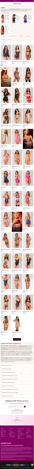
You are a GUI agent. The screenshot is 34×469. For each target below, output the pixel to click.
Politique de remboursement (4, 468)
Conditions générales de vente (29, 468)
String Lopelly (3, 332)
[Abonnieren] (24, 406)
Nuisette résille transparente (17, 61)
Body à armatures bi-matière (16, 270)
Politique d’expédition (20, 468)
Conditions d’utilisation (15, 468)
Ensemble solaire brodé (27, 166)
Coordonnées (24, 468)
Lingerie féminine (28, 430)
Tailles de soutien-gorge (3, 432)
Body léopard (14, 311)
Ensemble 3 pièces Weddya (5, 270)
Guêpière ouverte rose (4, 166)
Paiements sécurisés (12, 435)
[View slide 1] (15, 422)
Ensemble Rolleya (26, 61)
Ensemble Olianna (26, 311)
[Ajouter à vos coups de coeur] (3, 46)
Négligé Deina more (4, 104)
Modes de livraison (12, 433)
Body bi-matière (25, 270)
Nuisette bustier (25, 228)
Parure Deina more (26, 83)
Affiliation (18, 437)
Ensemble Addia (14, 83)
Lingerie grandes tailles (28, 432)
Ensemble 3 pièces (15, 208)
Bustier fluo (25, 187)
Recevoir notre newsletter (19, 431)
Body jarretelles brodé (27, 208)
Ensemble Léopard (4, 311)
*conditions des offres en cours (3, 436)
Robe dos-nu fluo (14, 187)
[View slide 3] (17, 422)
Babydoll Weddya (25, 125)
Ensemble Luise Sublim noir (5, 249)
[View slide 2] (16, 422)
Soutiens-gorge (28, 435)
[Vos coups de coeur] (31, 3)
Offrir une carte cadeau (19, 439)
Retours (10, 434)
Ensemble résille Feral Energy (6, 125)
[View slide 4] (18, 422)
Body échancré (3, 208)
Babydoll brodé (3, 187)
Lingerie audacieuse (28, 436)
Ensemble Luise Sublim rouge (16, 249)
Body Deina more (14, 104)
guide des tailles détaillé (4, 349)
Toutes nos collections (27, 438)
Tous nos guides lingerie (3, 434)
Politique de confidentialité (10, 468)
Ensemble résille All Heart (16, 125)
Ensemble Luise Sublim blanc (27, 249)
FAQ (9, 430)
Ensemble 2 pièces (4, 228)
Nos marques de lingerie (19, 435)
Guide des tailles (3, 430)
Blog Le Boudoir (19, 432)
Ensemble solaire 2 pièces (16, 166)
